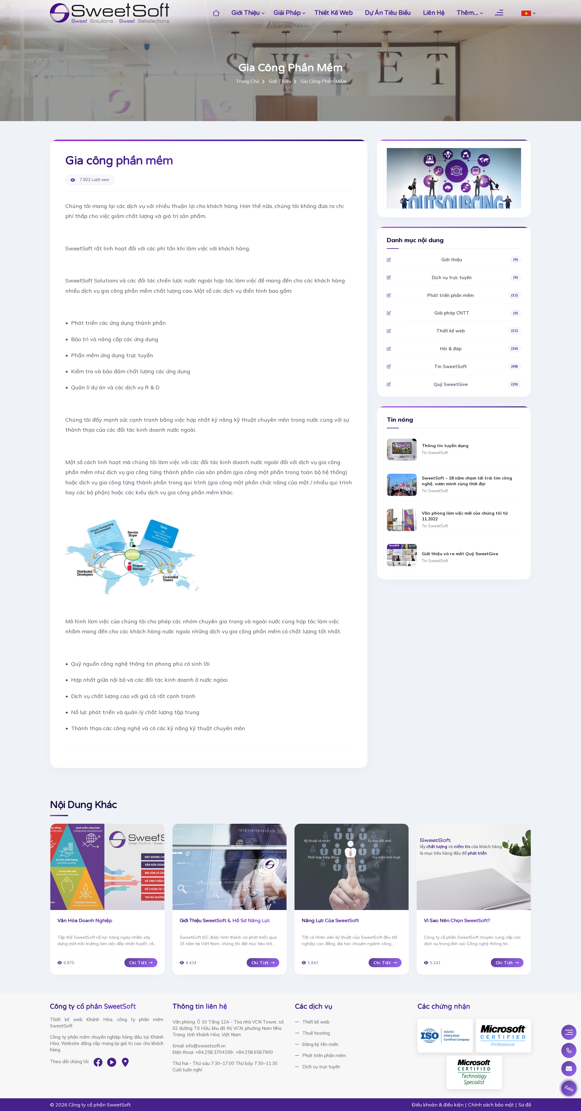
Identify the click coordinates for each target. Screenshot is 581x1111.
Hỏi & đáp (479, 348)
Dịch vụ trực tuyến (475, 277)
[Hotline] (568, 1050)
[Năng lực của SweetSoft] (351, 867)
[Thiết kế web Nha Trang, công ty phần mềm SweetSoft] (109, 13)
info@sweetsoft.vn (205, 1046)
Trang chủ (247, 81)
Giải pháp (287, 13)
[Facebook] (98, 1062)
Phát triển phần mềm (472, 295)
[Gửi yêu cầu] (568, 1068)
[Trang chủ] (216, 13)
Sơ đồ (524, 1105)
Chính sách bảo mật (491, 1105)
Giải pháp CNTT (476, 313)
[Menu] (568, 1032)
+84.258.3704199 (214, 1052)
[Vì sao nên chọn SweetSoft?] (474, 867)
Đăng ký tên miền (320, 1044)
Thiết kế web (333, 13)
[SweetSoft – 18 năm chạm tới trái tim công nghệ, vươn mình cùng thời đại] (402, 484)
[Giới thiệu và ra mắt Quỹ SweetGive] (402, 554)
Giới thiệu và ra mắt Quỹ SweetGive (460, 553)
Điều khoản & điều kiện (438, 1105)
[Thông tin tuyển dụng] (402, 449)
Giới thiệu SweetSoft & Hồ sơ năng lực (225, 921)
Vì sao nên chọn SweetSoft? (457, 921)
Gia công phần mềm (323, 81)
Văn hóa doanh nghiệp (84, 921)
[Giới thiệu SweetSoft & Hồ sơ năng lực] (229, 867)
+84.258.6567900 (254, 1052)
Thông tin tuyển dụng (445, 445)
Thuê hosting (316, 1033)
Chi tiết (138, 962)
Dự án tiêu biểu (388, 13)
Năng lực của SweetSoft (330, 921)
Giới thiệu (245, 13)
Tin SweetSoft (476, 366)
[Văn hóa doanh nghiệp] (107, 867)
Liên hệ (434, 13)
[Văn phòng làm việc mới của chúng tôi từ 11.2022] (402, 519)
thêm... (467, 13)
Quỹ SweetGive (476, 384)
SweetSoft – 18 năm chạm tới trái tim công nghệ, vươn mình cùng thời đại (467, 480)
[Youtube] (111, 1062)
